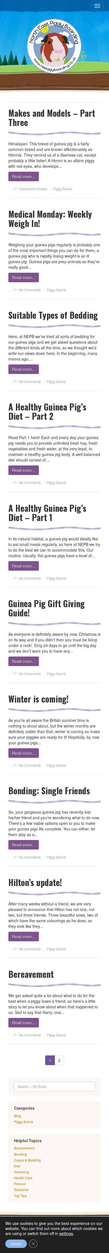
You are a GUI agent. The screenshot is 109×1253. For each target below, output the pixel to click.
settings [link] (66, 1233)
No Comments (30, 289)
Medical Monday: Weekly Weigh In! (50, 219)
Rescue (20, 1183)
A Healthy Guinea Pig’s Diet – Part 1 (47, 513)
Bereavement (31, 974)
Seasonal (21, 1189)
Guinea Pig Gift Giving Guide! (46, 608)
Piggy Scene (62, 188)
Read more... (23, 176)
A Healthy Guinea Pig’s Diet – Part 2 (47, 411)
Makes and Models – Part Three (51, 117)
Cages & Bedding (27, 1160)
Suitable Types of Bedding (53, 315)
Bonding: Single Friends (49, 790)
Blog (17, 1115)
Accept (16, 1243)
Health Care (23, 1177)
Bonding (20, 1154)
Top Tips (20, 1195)
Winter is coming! (38, 698)
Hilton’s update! (35, 882)
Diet (17, 1166)
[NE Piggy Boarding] (54, 46)
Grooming (21, 1171)
